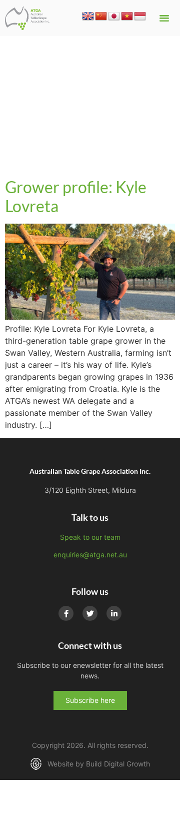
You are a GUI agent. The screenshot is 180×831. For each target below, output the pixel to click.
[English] (88, 17)
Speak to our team (90, 537)
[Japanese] (114, 17)
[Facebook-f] (66, 613)
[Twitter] (90, 613)
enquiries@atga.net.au (90, 554)
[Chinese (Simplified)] (101, 17)
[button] (164, 18)
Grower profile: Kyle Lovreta (75, 196)
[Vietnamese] (127, 17)
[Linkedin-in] (114, 613)
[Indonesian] (140, 17)
